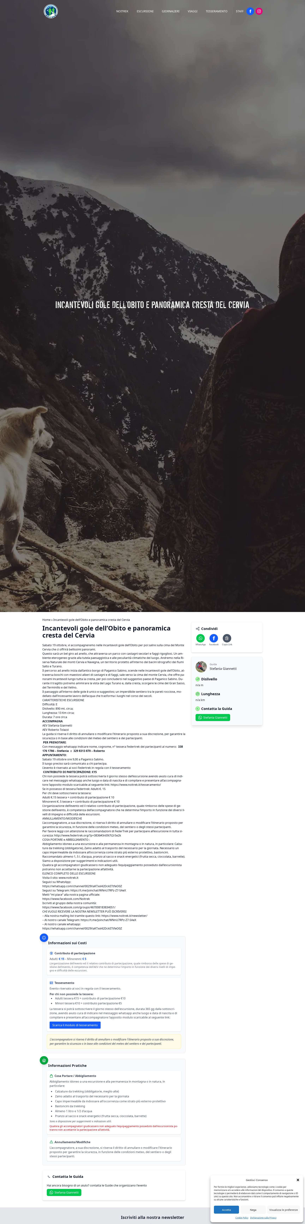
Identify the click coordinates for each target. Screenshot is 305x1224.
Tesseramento (217, 11)
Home (46, 620)
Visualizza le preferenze (283, 1209)
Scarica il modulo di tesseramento (75, 1025)
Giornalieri (170, 11)
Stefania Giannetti (67, 1192)
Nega (253, 1209)
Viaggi (192, 11)
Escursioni (145, 11)
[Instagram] (259, 11)
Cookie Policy (241, 1217)
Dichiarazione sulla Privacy (263, 1217)
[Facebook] (250, 11)
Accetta (226, 1209)
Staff (240, 11)
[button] (298, 1180)
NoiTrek (122, 11)
